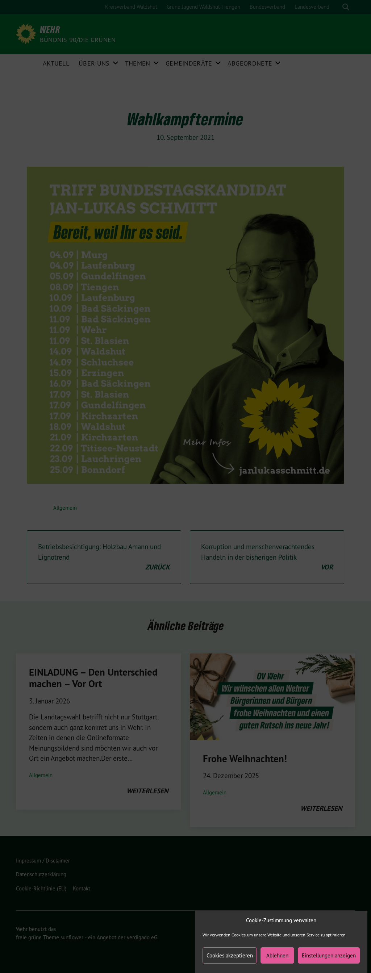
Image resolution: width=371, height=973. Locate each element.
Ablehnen (277, 955)
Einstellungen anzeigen (329, 955)
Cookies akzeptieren (230, 955)
